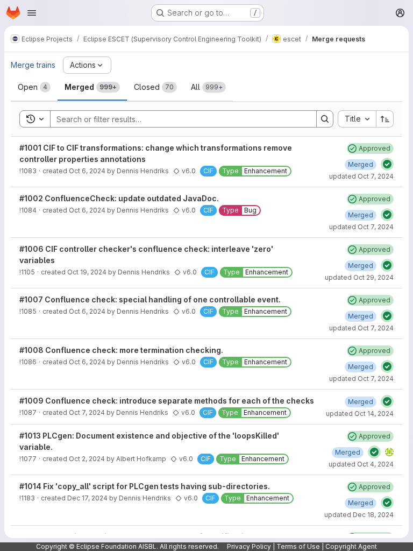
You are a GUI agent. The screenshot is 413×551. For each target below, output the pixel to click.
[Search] (324, 119)
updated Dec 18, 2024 (359, 515)
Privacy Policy (249, 546)
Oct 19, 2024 (86, 272)
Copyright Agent (351, 546)
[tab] (34, 87)
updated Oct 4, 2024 (361, 464)
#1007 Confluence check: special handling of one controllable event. (150, 299)
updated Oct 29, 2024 (359, 277)
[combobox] (357, 119)
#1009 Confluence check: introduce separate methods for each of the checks (166, 400)
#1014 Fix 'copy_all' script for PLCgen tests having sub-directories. (144, 486)
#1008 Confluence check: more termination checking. (121, 350)
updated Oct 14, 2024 (360, 413)
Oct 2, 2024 (87, 459)
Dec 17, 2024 (87, 498)
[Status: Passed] (387, 164)
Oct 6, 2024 (87, 171)
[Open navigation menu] (31, 13)
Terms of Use (298, 546)
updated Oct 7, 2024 (361, 176)
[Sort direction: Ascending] (385, 119)
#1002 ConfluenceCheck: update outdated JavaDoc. (119, 198)
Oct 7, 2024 (87, 412)
